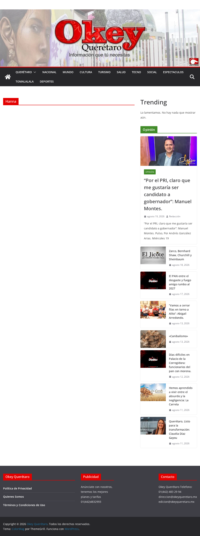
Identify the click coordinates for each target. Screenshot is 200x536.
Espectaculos (173, 72)
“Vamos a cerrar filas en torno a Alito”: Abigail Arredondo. (179, 311)
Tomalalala (25, 81)
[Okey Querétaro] (100, 12)
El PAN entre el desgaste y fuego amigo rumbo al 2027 (180, 282)
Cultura (86, 72)
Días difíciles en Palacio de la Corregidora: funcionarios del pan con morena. (180, 363)
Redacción (174, 216)
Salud (121, 72)
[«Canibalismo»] (153, 339)
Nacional (49, 72)
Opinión (150, 172)
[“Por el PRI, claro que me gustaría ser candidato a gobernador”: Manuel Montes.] (168, 151)
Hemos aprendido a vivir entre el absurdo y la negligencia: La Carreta (180, 396)
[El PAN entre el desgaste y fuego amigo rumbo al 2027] (153, 285)
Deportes (47, 81)
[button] (34, 72)
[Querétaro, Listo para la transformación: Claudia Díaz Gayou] (153, 432)
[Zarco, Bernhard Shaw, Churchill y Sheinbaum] (153, 258)
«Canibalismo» (178, 336)
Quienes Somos (13, 496)
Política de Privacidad (17, 488)
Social (152, 72)
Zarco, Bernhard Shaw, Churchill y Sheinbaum (180, 255)
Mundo (68, 72)
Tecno (136, 72)
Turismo (104, 72)
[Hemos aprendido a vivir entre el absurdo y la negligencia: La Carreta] (153, 399)
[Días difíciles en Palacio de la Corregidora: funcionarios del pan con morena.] (153, 365)
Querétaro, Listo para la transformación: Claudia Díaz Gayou (179, 429)
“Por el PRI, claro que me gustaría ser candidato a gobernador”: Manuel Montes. (167, 194)
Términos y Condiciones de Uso (24, 505)
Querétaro (24, 72)
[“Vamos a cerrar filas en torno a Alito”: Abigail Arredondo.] (153, 314)
